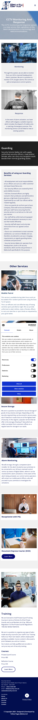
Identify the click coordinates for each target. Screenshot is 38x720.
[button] (8, 556)
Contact (3, 704)
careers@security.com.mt (9, 691)
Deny (19, 393)
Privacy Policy (26, 699)
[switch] (33, 365)
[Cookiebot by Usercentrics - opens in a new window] (28, 325)
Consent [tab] (6, 330)
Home (3, 696)
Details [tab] (19, 330)
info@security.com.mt (12, 689)
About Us (4, 698)
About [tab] (31, 330)
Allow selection (19, 388)
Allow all (19, 383)
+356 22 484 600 (11, 687)
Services (3, 700)
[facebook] (27, 695)
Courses (3, 702)
